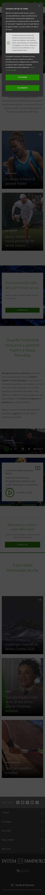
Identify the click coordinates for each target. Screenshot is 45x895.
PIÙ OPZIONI (22, 77)
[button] (39, 6)
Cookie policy (10, 70)
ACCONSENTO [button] (22, 88)
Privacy (31, 67)
